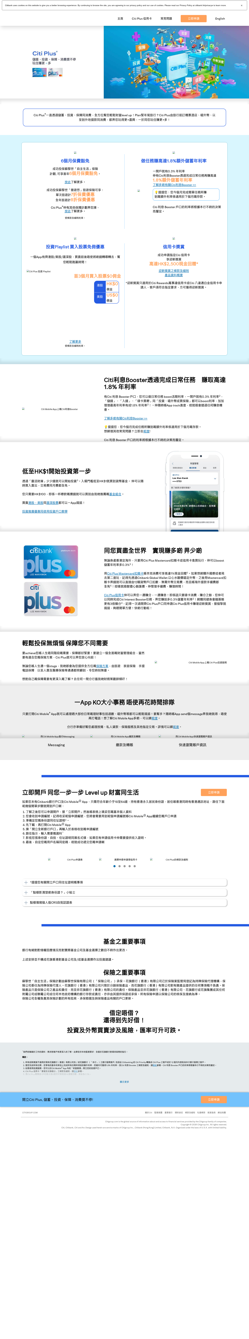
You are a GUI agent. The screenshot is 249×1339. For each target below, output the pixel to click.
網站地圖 (222, 1112)
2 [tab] (119, 866)
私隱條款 (201, 1112)
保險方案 (102, 666)
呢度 (146, 431)
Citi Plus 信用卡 (142, 18)
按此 (155, 1065)
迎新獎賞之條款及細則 (174, 271)
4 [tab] (130, 866)
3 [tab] (124, 866)
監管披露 (158, 1112)
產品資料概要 (174, 275)
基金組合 (115, 494)
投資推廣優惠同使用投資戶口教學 (45, 511)
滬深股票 (52, 503)
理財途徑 (179, 1112)
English (220, 18)
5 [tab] (135, 866)
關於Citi (148, 1112)
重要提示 (169, 1112)
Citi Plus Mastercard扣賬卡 (125, 573)
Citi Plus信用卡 (114, 595)
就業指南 (211, 1112)
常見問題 (166, 18)
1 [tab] (114, 866)
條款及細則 (190, 1112)
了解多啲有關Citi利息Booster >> (174, 185)
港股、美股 (35, 503)
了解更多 (75, 341)
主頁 (120, 18)
